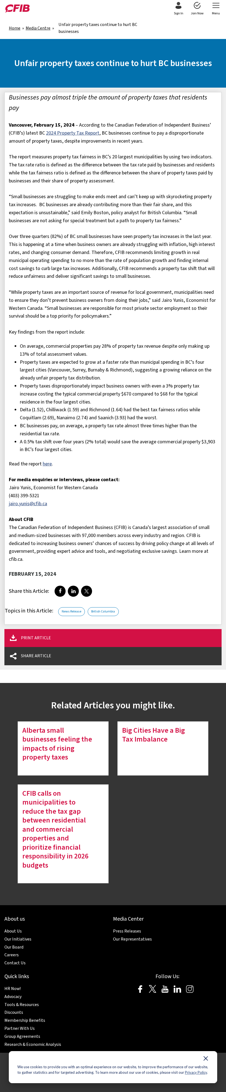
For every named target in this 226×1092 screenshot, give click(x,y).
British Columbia (103, 611)
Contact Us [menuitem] (15, 963)
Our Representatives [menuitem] (132, 939)
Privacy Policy (196, 1072)
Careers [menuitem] (11, 955)
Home (14, 28)
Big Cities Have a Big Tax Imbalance (153, 735)
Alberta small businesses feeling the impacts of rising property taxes (57, 744)
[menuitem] (178, 9)
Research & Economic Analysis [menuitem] (32, 1044)
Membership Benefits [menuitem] (24, 1020)
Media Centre (38, 28)
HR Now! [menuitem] (12, 989)
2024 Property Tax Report (72, 133)
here (47, 463)
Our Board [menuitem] (13, 947)
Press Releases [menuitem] (127, 931)
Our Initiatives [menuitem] (17, 939)
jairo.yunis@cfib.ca (28, 503)
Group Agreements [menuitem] (22, 1036)
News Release (71, 611)
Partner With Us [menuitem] (19, 1028)
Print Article (36, 638)
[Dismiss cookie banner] (206, 1060)
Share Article (36, 656)
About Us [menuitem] (13, 931)
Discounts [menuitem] (13, 1012)
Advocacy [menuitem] (12, 997)
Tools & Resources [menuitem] (21, 1005)
